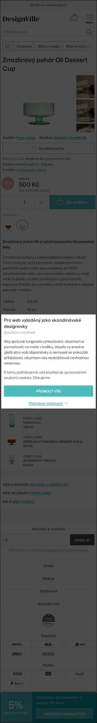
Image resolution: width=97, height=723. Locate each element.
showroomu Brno (32, 169)
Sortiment (48, 591)
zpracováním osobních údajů (67, 550)
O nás (48, 565)
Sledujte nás (48, 603)
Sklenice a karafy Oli (70, 137)
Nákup (49, 578)
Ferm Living (41, 493)
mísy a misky (23, 501)
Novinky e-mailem (48, 528)
